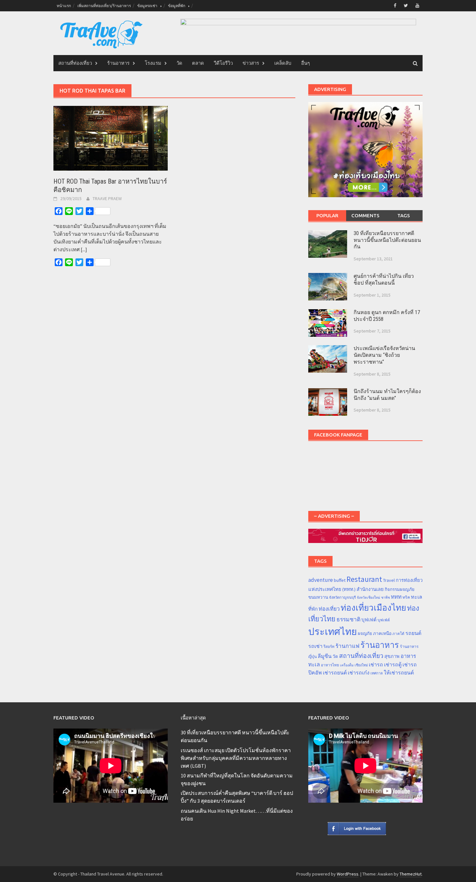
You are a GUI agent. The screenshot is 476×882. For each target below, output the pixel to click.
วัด (179, 63)
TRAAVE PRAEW (107, 198)
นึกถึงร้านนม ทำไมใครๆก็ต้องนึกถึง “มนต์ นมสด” (387, 394)
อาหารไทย (330, 664)
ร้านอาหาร (118, 63)
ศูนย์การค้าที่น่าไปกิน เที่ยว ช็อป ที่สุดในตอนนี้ (384, 279)
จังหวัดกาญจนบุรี (342, 597)
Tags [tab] (403, 215)
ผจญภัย (365, 633)
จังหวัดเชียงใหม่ (368, 597)
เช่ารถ (376, 664)
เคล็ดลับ (282, 63)
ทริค (406, 597)
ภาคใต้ (398, 633)
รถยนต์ (413, 633)
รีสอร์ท (328, 646)
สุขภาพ (392, 656)
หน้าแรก (64, 6)
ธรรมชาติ (348, 619)
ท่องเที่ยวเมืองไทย (373, 607)
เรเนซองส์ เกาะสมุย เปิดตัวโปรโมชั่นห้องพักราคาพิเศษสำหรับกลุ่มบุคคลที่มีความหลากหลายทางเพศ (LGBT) (236, 758)
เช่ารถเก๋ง (358, 672)
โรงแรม (153, 63)
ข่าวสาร (251, 63)
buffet (340, 580)
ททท (396, 596)
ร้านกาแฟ (347, 646)
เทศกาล (376, 673)
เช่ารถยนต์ (335, 672)
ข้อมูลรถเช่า (147, 6)
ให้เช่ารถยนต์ (399, 672)
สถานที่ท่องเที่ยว (75, 63)
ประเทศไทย (332, 632)
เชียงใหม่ (361, 665)
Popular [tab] (327, 215)
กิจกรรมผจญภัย (399, 589)
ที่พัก (313, 609)
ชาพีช (385, 597)
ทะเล (416, 597)
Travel (389, 580)
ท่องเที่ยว (329, 608)
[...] (84, 249)
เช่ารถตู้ (393, 664)
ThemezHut (411, 874)
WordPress (347, 874)
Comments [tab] (365, 215)
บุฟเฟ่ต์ (384, 619)
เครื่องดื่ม (347, 665)
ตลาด (198, 63)
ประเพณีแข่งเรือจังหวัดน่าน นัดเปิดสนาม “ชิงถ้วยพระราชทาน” (384, 355)
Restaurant (364, 579)
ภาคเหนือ (382, 633)
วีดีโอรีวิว (223, 63)
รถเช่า (315, 646)
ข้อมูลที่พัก (176, 6)
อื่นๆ (305, 63)
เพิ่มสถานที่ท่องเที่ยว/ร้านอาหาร (104, 6)
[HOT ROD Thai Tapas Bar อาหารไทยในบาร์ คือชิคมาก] (110, 137)
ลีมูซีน (325, 656)
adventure (320, 579)
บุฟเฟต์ (369, 619)
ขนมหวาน (318, 597)
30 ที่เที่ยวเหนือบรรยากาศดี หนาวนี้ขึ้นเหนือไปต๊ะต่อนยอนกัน (387, 240)
